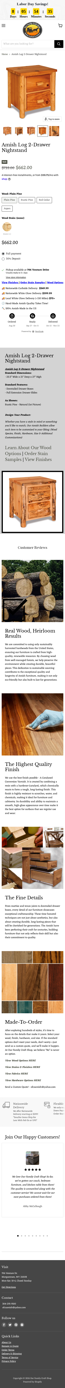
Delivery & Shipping (12, 1354)
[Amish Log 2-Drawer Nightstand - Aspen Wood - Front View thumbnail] (19, 131)
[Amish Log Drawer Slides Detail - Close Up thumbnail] (54, 131)
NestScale (39, 331)
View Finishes (38, 459)
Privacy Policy (9, 1361)
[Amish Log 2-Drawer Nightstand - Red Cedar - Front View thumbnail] (31, 131)
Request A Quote (10, 1346)
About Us (6, 1342)
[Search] (58, 44)
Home (5, 54)
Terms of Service (10, 1358)
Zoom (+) (7, 234)
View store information (16, 277)
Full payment (13, 253)
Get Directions (9, 1287)
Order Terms (8, 1350)
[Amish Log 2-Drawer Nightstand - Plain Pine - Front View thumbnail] (43, 131)
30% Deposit (13, 258)
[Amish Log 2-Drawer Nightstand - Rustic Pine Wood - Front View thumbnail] (7, 131)
